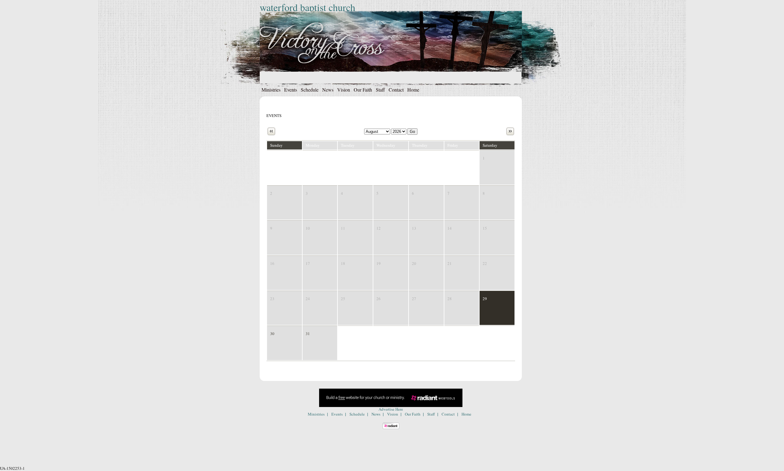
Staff (380, 89)
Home (413, 89)
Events (290, 89)
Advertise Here (391, 409)
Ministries (271, 89)
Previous (271, 131)
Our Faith (363, 89)
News (328, 89)
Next (510, 131)
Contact (396, 89)
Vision (343, 89)
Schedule (309, 89)
